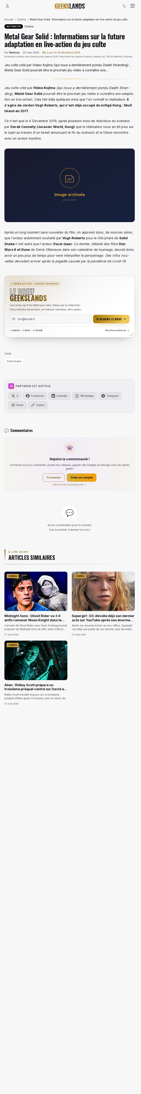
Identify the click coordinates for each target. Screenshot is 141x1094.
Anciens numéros (115, 330)
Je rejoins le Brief (109, 319)
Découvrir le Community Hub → (69, 484)
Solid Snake (14, 361)
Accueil (8, 19)
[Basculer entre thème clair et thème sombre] (124, 6)
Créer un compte (81, 477)
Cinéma (21, 19)
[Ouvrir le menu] (132, 6)
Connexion (54, 477)
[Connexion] (7, 6)
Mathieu (14, 52)
